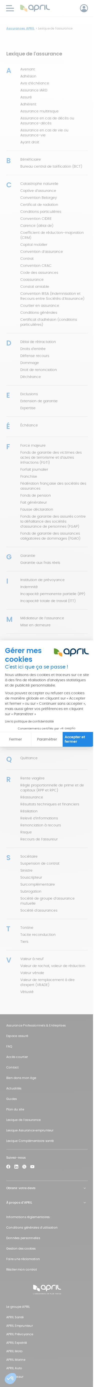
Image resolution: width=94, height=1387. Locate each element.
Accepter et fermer (75, 739)
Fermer (15, 739)
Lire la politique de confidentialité (29, 721)
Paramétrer (47, 739)
